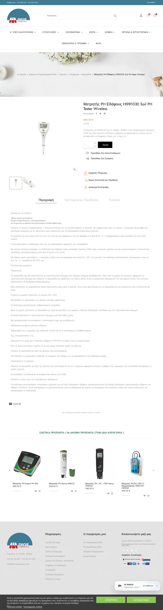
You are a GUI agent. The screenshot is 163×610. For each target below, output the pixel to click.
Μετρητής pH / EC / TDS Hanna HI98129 (99, 484)
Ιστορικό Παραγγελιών (93, 551)
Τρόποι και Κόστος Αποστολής (59, 560)
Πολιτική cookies (14, 606)
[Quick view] (36, 491)
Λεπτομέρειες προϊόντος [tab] (81, 200)
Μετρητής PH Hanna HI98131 (62, 483)
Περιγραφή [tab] (46, 200)
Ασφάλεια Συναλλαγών (55, 565)
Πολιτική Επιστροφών (55, 556)
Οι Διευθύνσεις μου (92, 547)
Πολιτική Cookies (52, 579)
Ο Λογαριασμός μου (92, 542)
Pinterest (104, 113)
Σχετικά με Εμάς (52, 542)
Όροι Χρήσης (51, 547)
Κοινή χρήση (96, 113)
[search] (115, 15)
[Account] (141, 16)
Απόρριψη (111, 599)
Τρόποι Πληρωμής (53, 551)
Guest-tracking (89, 556)
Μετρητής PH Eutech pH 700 (25, 483)
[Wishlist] (154, 15)
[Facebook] (123, 550)
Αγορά (105, 144)
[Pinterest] (132, 550)
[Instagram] (136, 550)
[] (39, 491)
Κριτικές (114, 200)
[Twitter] (127, 550)
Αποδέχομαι (141, 599)
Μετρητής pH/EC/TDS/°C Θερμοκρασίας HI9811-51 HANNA (133, 485)
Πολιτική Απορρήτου (54, 574)
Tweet (100, 113)
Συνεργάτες (50, 569)
